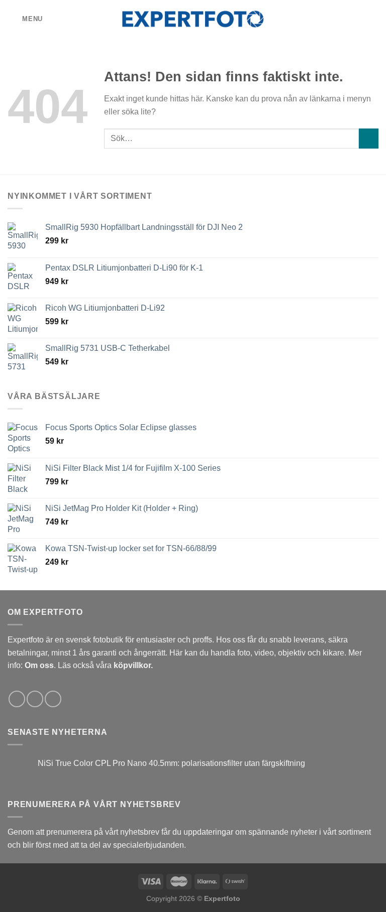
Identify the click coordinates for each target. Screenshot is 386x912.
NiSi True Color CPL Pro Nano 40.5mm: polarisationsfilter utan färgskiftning (171, 763)
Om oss (39, 665)
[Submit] (368, 138)
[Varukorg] (373, 19)
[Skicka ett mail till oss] (53, 699)
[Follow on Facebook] (17, 699)
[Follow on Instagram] (35, 699)
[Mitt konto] (356, 19)
